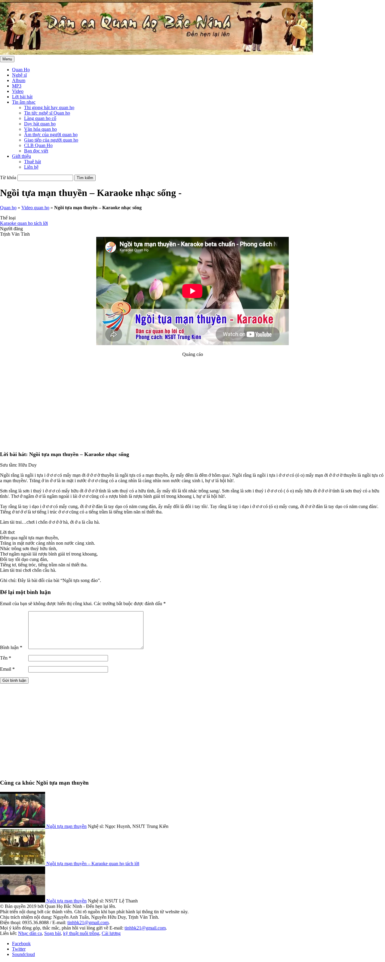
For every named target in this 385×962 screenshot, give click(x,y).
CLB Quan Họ (38, 145)
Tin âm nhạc (23, 102)
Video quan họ (35, 207)
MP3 (16, 85)
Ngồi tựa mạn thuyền (66, 826)
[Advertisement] (192, 399)
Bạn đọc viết (36, 150)
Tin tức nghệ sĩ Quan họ (47, 112)
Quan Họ (21, 69)
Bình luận (11, 647)
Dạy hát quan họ (40, 123)
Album (18, 80)
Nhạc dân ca (30, 933)
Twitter (19, 948)
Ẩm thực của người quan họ (51, 134)
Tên (5, 657)
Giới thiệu (21, 156)
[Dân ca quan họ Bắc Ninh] (156, 53)
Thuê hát (32, 161)
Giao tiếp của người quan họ (51, 139)
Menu (7, 59)
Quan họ (8, 207)
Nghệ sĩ (19, 75)
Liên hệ (31, 167)
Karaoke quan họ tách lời (24, 223)
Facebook (21, 943)
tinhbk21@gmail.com (88, 922)
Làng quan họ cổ (40, 118)
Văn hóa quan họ (40, 129)
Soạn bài (52, 933)
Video (17, 91)
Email (7, 669)
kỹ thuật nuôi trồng (81, 933)
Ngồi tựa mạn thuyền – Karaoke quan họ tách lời (92, 863)
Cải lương (111, 933)
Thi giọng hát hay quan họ (49, 107)
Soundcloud (23, 954)
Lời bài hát (22, 96)
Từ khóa (8, 177)
